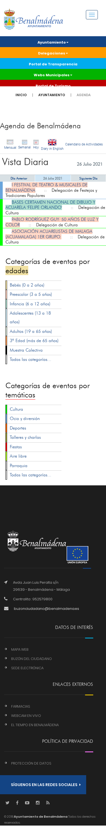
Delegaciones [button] (51, 53)
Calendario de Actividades (84, 144)
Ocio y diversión (25, 418)
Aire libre (18, 456)
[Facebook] (17, 803)
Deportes (18, 428)
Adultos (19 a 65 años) (31, 331)
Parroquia (18, 465)
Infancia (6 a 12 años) (30, 303)
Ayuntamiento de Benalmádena (40, 816)
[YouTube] (27, 803)
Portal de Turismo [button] (53, 86)
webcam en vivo (26, 715)
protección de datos (31, 763)
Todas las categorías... (30, 359)
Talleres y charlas (25, 437)
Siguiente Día (88, 178)
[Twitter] (7, 803)
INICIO (21, 95)
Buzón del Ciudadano (31, 658)
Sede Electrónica (27, 668)
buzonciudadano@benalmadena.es (46, 608)
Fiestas (16, 446)
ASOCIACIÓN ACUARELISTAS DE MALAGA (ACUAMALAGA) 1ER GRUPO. (48, 234)
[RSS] (48, 803)
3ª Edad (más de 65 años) (34, 340)
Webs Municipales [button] (52, 75)
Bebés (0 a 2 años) (27, 285)
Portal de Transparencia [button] (53, 64)
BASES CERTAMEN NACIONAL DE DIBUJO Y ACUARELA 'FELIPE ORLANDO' (50, 205)
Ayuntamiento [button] (52, 42)
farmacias (20, 706)
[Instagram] (38, 803)
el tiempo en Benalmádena (35, 724)
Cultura (16, 409)
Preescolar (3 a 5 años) (31, 294)
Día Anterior (19, 178)
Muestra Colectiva (26, 350)
